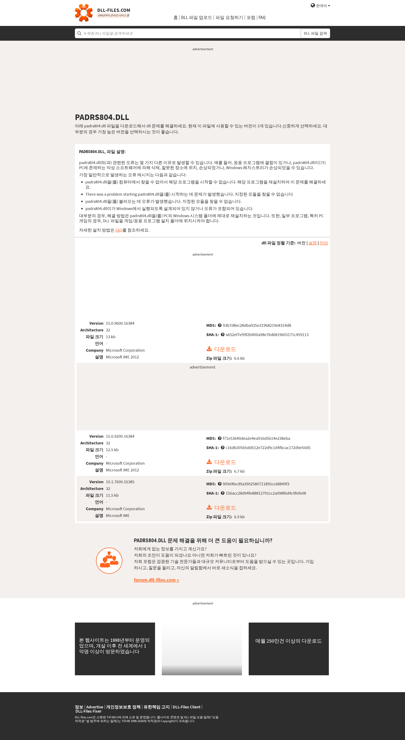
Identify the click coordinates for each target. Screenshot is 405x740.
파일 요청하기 (229, 17)
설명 (312, 242)
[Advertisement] (202, 81)
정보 (79, 707)
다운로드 (225, 349)
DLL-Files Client (186, 707)
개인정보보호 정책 (123, 707)
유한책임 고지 (157, 707)
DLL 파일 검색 (315, 33)
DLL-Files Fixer (88, 711)
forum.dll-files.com (155, 580)
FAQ (262, 17)
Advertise (94, 707)
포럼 (251, 17)
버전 (301, 242)
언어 (324, 242)
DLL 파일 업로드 (196, 17)
